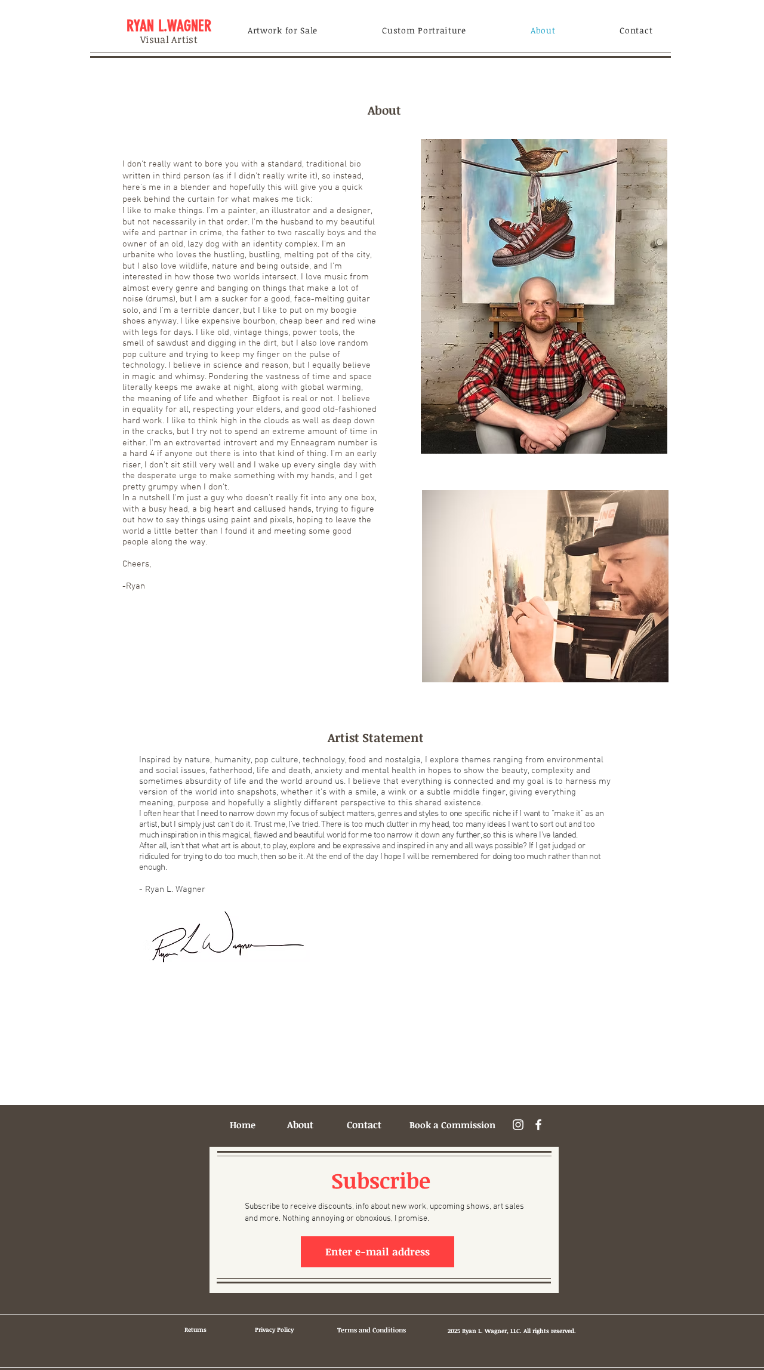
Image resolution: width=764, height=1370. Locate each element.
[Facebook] (538, 1124)
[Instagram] (518, 1124)
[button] (283, 30)
